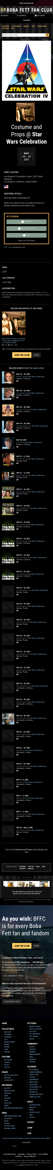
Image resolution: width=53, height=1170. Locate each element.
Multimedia (7, 1085)
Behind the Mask (35, 1026)
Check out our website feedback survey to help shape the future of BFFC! (26, 1138)
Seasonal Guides (9, 1128)
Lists (5, 1039)
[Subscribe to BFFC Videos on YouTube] (30, 1148)
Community (32, 1044)
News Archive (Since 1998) (12, 1116)
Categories (7, 1034)
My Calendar (16, 26)
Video (6, 1100)
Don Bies (32, 1077)
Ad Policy (18, 1156)
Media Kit (32, 1107)
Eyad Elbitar (33, 1089)
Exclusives (8, 1118)
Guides (6, 1121)
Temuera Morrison (35, 1072)
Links (31, 1057)
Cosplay (7, 1067)
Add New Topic (9, 1080)
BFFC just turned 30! (26, 3)
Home (4, 1023)
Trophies (32, 1062)
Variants (7, 1062)
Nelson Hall (33, 1092)
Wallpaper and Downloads (13, 1108)
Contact (32, 1117)
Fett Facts (32, 1031)
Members (32, 1052)
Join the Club (21, 355)
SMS (43, 866)
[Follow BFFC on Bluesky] (38, 1148)
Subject (26, 26)
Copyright (21, 1154)
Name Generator (34, 1054)
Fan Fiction (8, 1103)
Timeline (7, 1052)
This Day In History (35, 1029)
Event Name (41, 26)
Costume (6, 1057)
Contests (32, 1049)
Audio (6, 1096)
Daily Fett (7, 1088)
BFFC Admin (8, 247)
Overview (5, 26)
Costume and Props (23, 849)
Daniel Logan (33, 1074)
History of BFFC (34, 1112)
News (4, 1113)
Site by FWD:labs (30, 1156)
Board (5, 1072)
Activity (32, 1047)
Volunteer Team (34, 1105)
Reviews (6, 1047)
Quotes (31, 1039)
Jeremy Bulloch (34, 1097)
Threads (30, 869)
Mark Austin (33, 1082)
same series (38, 368)
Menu (5, 15)
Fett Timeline (33, 1036)
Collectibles (8, 1029)
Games (6, 1105)
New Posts (7, 1078)
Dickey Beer (33, 1084)
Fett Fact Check (9, 1126)
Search (22, 15)
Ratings (6, 1044)
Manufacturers (9, 1042)
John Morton (33, 1079)
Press (31, 1110)
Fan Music (7, 1093)
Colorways (7, 1037)
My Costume (8, 1060)
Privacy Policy (32, 1154)
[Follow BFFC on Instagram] (19, 1148)
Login (36, 355)
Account (41, 15)
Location (5, 28)
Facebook (22, 866)
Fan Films (7, 1098)
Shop (31, 1115)
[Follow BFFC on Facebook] (15, 1148)
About (30, 1102)
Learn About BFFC (12, 1001)
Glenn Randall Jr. (35, 1087)
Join (29, 1133)
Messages (32, 1059)
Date (33, 26)
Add (12, 28)
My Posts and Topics (11, 1075)
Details (6, 1065)
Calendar (31, 1066)
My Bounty (7, 1032)
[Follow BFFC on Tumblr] (26, 1148)
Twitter (31, 866)
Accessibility (43, 1154)
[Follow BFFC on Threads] (34, 1148)
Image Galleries (9, 1091)
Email (38, 866)
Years (6, 1049)
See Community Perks (13, 976)
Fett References (34, 1034)
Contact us (44, 292)
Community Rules (9, 1154)
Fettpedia (31, 1023)
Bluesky (22, 869)
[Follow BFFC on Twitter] (23, 1148)
